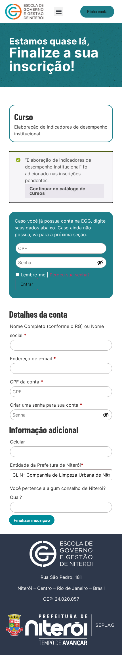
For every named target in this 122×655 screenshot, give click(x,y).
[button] (58, 11)
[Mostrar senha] (100, 262)
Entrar (26, 284)
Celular (17, 442)
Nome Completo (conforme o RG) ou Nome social (57, 330)
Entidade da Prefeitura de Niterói (46, 465)
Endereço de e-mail (33, 358)
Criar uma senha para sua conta (46, 405)
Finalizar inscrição (32, 520)
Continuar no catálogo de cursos (57, 191)
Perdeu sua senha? (70, 275)
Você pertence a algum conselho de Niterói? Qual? (58, 492)
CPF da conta (26, 382)
